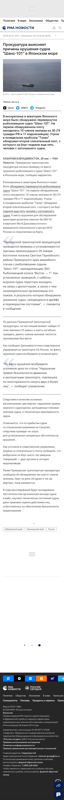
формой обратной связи (30, 762)
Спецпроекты (10, 700)
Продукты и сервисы (43, 700)
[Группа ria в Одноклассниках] (41, 678)
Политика (8, 695)
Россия (51, 529)
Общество (20, 695)
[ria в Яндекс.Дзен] (19, 678)
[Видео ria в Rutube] (52, 678)
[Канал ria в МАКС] (8, 678)
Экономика (34, 695)
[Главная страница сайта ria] (18, 28)
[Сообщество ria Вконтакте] (30, 678)
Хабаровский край (13, 529)
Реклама (24, 700)
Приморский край (35, 529)
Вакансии (8, 713)
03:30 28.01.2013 (11, 36)
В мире (46, 695)
